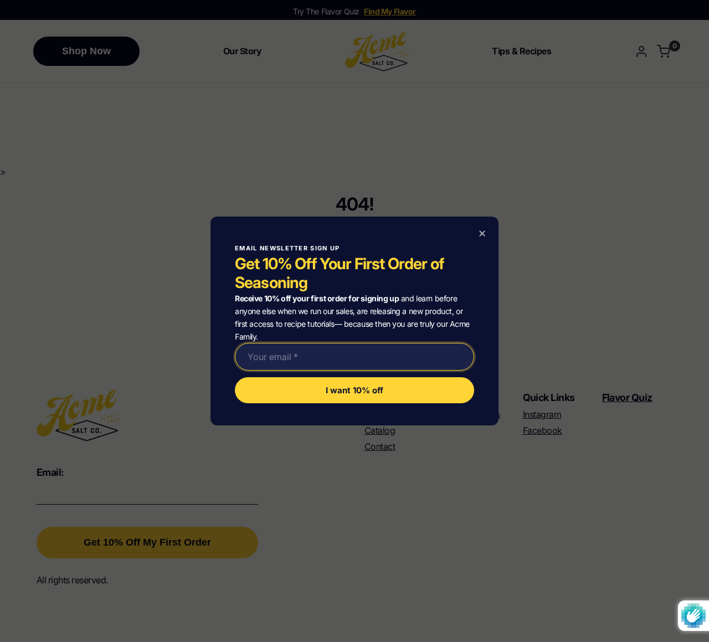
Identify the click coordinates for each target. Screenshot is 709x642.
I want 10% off (354, 390)
